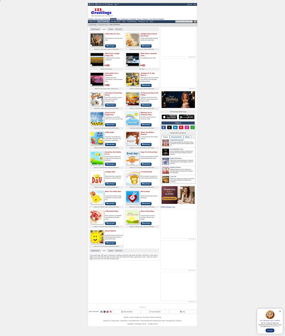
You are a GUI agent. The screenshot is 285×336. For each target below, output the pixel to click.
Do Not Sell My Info (146, 320)
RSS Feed (158, 317)
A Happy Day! (110, 172)
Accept (270, 330)
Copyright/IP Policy (134, 320)
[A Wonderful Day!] (97, 217)
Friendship (133, 19)
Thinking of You (143, 21)
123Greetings (93, 24)
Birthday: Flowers (175, 167)
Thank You (98, 19)
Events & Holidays (158, 19)
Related (187, 137)
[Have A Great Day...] (132, 217)
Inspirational (124, 19)
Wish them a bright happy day (112, 54)
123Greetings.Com (167, 207)
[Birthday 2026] (178, 99)
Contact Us (179, 320)
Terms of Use (106, 320)
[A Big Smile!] (97, 138)
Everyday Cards (103, 24)
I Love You (173, 176)
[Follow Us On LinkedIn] (175, 127)
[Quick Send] (91, 45)
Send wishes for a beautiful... (112, 74)
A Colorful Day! (146, 172)
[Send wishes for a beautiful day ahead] (97, 79)
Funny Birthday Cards (176, 149)
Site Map (126, 317)
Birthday (91, 19)
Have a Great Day (103, 21)
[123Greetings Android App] (186, 117)
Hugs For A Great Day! (149, 152)
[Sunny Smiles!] (97, 237)
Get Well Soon (115, 21)
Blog (116, 4)
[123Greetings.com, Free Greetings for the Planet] (102, 12)
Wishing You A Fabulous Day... (147, 113)
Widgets (152, 317)
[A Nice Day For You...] (97, 40)
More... (152, 21)
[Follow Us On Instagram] (187, 127)
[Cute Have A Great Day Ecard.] (97, 99)
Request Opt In (157, 320)
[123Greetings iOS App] (169, 117)
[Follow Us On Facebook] (163, 127)
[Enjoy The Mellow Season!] (132, 138)
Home (92, 4)
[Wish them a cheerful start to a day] (132, 59)
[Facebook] (101, 312)
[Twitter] (104, 312)
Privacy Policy (115, 320)
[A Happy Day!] (97, 178)
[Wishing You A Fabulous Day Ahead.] (132, 118)
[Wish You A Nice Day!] (97, 197)
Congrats (145, 19)
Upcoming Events (176, 137)
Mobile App (110, 4)
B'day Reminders (128, 311)
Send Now (111, 46)
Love (118, 19)
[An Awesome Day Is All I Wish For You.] (132, 99)
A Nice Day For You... (113, 34)
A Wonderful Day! (111, 211)
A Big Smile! (109, 132)
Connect (100, 4)
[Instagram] (110, 312)
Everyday (113, 19)
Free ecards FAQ (170, 320)
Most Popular (95, 29)
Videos (111, 29)
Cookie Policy (124, 320)
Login (194, 4)
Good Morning (131, 21)
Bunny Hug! (145, 191)
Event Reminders (156, 311)
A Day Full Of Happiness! (110, 113)
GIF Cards (119, 29)
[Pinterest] (107, 312)
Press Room (146, 317)
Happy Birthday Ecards (177, 140)
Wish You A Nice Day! (113, 191)
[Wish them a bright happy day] (97, 59)
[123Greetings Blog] (178, 195)
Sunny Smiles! (110, 231)
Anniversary (105, 19)
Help (163, 320)
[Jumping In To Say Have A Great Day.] (132, 79)
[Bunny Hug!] (132, 197)
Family (139, 19)
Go (195, 21)
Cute (150, 19)
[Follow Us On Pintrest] (181, 127)
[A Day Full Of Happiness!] (97, 118)
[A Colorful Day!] (132, 178)
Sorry (124, 21)
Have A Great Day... (148, 211)
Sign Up (190, 4)
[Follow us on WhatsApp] (192, 127)
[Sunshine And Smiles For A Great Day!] (97, 158)
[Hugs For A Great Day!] (132, 158)
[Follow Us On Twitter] (169, 127)
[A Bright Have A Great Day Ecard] (132, 40)
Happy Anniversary (175, 158)
